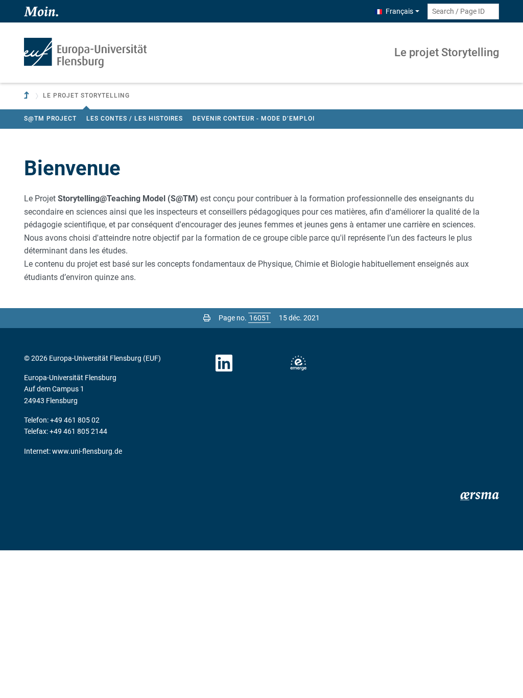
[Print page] (206, 318)
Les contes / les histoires (134, 118)
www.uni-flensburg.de (87, 451)
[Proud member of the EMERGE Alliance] (298, 363)
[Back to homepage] (85, 53)
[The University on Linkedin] (224, 363)
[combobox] (463, 11)
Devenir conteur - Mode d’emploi (254, 118)
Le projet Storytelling (446, 52)
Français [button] (399, 11)
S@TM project (50, 118)
